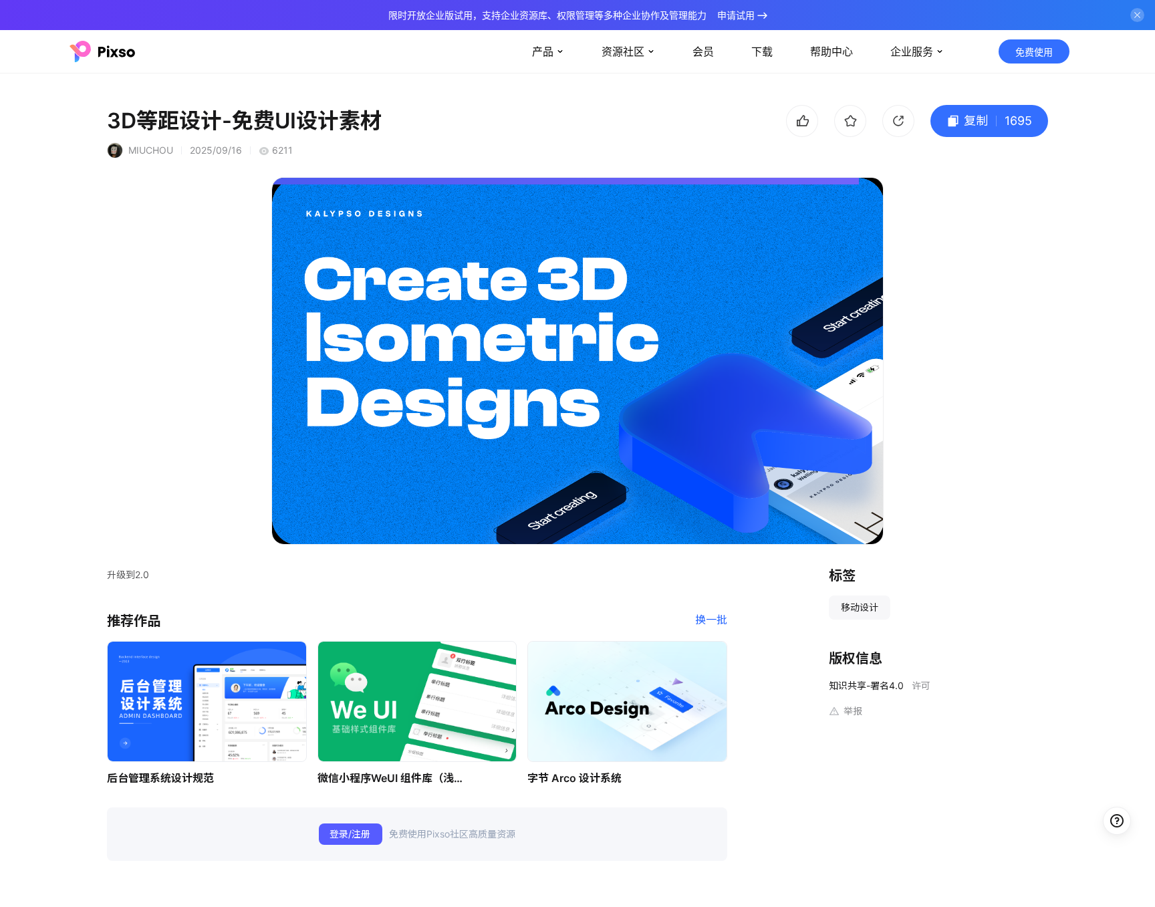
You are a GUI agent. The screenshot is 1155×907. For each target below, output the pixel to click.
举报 (853, 711)
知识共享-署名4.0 (866, 685)
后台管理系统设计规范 (160, 778)
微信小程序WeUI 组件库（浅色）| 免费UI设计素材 (394, 778)
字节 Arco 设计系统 (574, 778)
